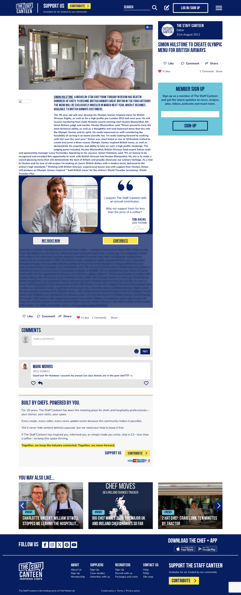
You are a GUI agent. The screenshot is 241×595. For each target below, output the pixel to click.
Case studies (97, 573)
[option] (51, 505)
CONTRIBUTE (77, 6)
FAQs (146, 573)
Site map (148, 576)
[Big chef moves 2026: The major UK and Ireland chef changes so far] (120, 505)
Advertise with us (100, 576)
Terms (120, 590)
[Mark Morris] (24, 365)
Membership (78, 576)
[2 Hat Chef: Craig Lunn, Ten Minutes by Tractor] (190, 505)
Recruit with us (123, 573)
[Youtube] (74, 545)
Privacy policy (133, 590)
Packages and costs (126, 576)
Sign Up (75, 573)
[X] (59, 545)
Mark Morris (43, 367)
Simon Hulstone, (64, 97)
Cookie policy (108, 590)
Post (145, 351)
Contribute (120, 241)
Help (146, 569)
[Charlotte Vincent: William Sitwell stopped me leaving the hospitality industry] (51, 505)
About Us (76, 569)
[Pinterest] (67, 545)
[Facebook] (45, 545)
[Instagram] (52, 545)
